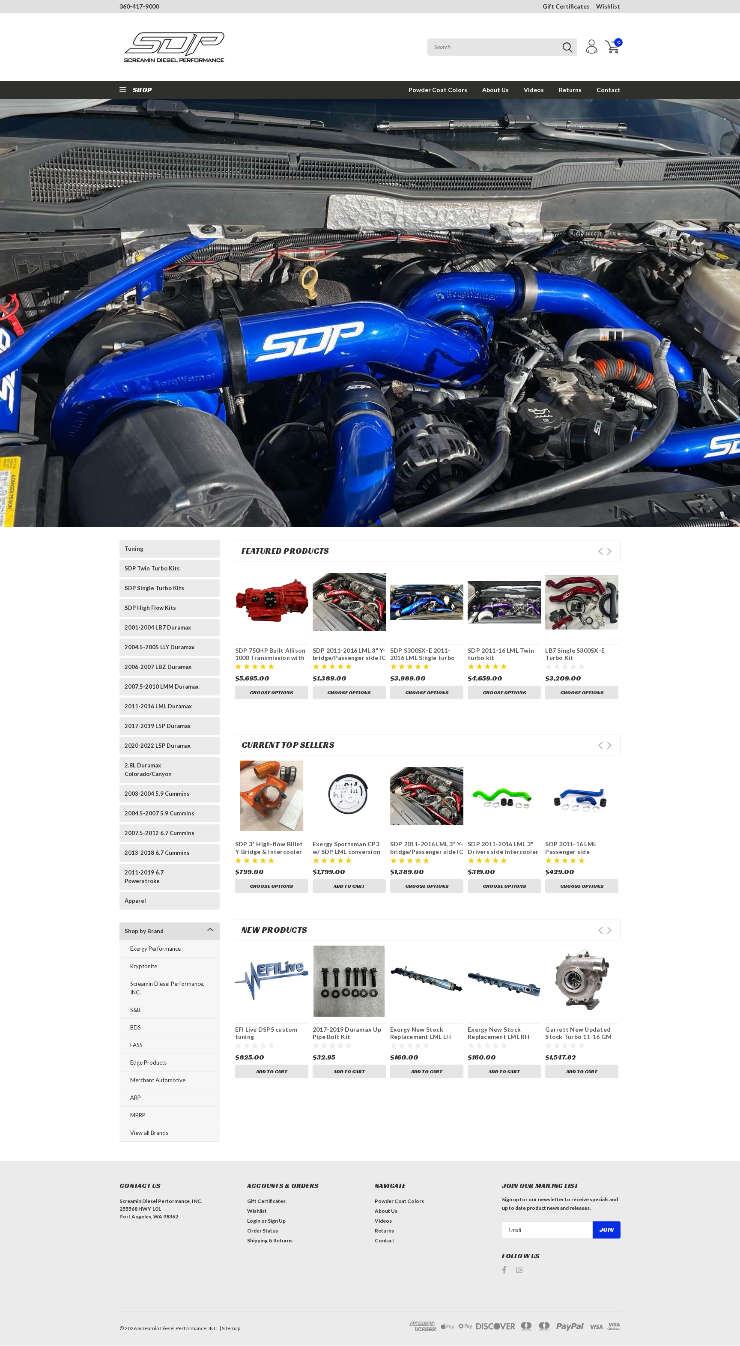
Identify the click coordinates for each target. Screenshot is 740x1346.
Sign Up (277, 1221)
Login (253, 1221)
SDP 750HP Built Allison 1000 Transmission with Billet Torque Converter (270, 658)
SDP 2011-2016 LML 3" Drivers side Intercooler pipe (503, 851)
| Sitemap (229, 1328)
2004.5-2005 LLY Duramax (159, 647)
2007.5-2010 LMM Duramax (162, 686)
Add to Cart (349, 886)
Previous (8, 337)
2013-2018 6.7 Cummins (157, 852)
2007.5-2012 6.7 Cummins (159, 833)
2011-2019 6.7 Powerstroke (144, 876)
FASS (136, 1045)
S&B (135, 1009)
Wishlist (608, 6)
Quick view (271, 602)
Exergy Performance (155, 948)
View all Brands (149, 1132)
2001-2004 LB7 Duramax (158, 627)
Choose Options (271, 692)
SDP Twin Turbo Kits (152, 568)
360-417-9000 (139, 6)
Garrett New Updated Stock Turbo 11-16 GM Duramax (578, 1037)
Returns (570, 89)
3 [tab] (378, 521)
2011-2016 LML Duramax (158, 706)
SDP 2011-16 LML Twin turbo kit (501, 654)
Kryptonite (143, 966)
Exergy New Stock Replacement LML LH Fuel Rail (420, 1037)
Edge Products (148, 1062)
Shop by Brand (144, 931)
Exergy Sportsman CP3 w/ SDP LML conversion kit (346, 851)
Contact (609, 89)
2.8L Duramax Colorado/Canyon (148, 769)
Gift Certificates (566, 6)
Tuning (134, 548)
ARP (135, 1097)
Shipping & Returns (269, 1240)
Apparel (135, 900)
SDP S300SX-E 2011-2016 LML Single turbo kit (422, 658)
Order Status (262, 1230)
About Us (495, 89)
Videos (534, 89)
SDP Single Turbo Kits (154, 588)
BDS (135, 1027)
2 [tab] (370, 521)
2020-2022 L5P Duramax (158, 745)
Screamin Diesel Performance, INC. (167, 988)
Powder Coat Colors (438, 89)
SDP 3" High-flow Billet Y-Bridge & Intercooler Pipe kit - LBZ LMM (269, 851)
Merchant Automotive (157, 1080)
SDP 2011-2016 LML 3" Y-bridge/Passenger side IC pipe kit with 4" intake (349, 658)
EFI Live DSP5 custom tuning (266, 1033)
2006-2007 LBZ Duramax (158, 666)
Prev (600, 551)
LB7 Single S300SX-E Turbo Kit (575, 654)
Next (731, 337)
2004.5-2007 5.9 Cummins (159, 813)
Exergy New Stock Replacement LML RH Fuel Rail (499, 1037)
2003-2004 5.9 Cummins (157, 793)
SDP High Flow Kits (150, 607)
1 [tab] (361, 521)
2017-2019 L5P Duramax (158, 725)
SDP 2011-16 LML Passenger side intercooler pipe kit (574, 851)
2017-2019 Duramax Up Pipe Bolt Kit (347, 1033)
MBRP (138, 1115)
